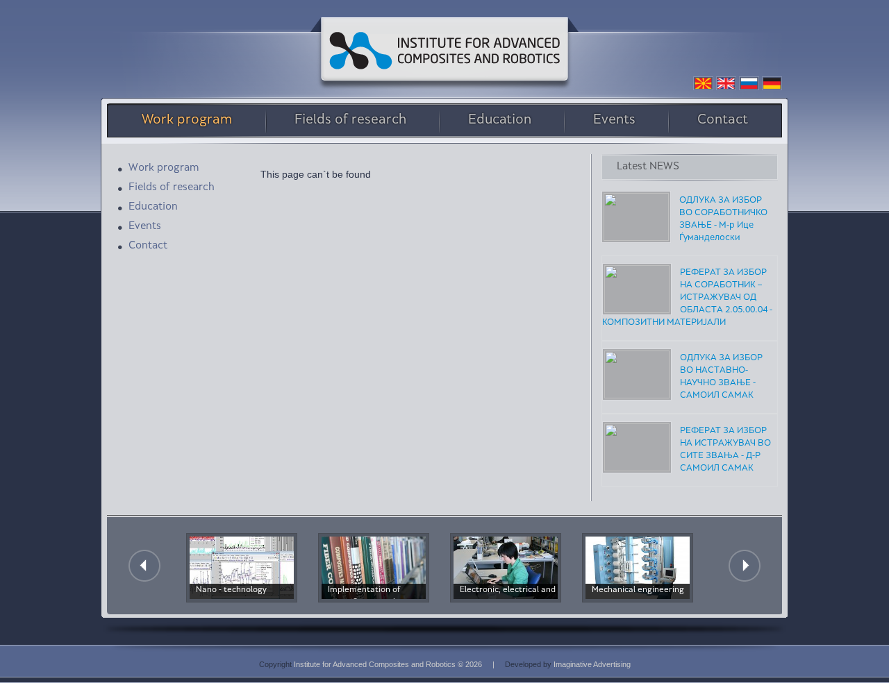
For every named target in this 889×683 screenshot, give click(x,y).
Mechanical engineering (638, 590)
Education (499, 121)
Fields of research (350, 121)
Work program (187, 121)
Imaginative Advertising (592, 664)
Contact (722, 121)
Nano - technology (231, 590)
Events (614, 121)
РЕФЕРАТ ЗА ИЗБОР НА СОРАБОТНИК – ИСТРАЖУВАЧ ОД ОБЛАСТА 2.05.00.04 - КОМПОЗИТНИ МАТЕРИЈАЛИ (687, 298)
